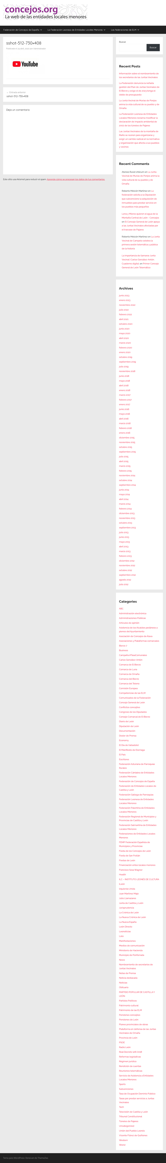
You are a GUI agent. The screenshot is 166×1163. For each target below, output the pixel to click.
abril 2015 (123, 461)
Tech (121, 1107)
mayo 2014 (124, 494)
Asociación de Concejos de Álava (135, 636)
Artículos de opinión (129, 623)
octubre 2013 (125, 522)
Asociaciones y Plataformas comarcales (139, 641)
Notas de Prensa (127, 973)
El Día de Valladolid (129, 745)
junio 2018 (124, 376)
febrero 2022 (125, 314)
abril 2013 (123, 546)
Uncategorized (126, 1126)
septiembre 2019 (127, 361)
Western (123, 1140)
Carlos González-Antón (130, 660)
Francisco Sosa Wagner (131, 870)
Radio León (125, 1047)
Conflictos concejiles (129, 707)
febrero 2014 (125, 508)
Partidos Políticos (128, 1000)
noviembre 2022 (127, 305)
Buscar (122, 42)
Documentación (127, 731)
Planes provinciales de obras (133, 1024)
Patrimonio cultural (129, 1005)
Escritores (124, 759)
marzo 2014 (124, 504)
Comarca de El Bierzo (130, 664)
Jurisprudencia (126, 907)
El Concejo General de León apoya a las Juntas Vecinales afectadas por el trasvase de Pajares (141, 225)
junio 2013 (124, 537)
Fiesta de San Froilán (129, 855)
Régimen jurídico (127, 1061)
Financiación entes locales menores (137, 865)
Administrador (39, 48)
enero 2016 (124, 432)
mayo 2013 (124, 542)
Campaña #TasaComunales (133, 655)
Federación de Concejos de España (21, 29)
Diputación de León (129, 726)
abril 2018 (124, 385)
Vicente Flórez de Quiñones (133, 1135)
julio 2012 (123, 584)
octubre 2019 (125, 357)
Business (123, 650)
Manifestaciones (127, 941)
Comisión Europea (128, 688)
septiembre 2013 (127, 527)
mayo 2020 (124, 333)
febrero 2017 (125, 399)
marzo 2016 (125, 423)
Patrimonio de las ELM (130, 1010)
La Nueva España (127, 922)
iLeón (122, 884)
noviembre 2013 (127, 518)
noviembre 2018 (127, 371)
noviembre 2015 (127, 442)
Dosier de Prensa (127, 735)
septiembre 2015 (127, 451)
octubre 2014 (125, 480)
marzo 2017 (124, 395)
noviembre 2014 (127, 475)
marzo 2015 (124, 466)
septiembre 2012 (127, 575)
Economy (124, 740)
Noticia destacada (128, 978)
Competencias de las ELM (132, 693)
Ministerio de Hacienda (131, 950)
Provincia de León (128, 1037)
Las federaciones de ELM (123, 29)
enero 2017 (124, 404)
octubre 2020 (125, 324)
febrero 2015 (125, 470)
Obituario (123, 987)
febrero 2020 (125, 347)
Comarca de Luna (128, 669)
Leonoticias (125, 931)
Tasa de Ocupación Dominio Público (137, 1093)
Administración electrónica (132, 613)
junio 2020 (124, 328)
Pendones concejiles (129, 1015)
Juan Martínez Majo (129, 893)
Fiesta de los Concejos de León (135, 851)
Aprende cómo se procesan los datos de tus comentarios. (76, 179)
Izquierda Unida (127, 888)
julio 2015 (123, 456)
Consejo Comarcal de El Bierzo (134, 716)
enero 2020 (124, 352)
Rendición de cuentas (130, 1066)
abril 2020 (124, 338)
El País (122, 754)
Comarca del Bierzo (129, 679)
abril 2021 (123, 319)
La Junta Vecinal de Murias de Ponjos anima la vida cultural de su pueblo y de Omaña (139, 104)
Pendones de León (128, 1019)
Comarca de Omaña (129, 674)
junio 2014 (124, 489)
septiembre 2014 (127, 485)
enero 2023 (124, 300)
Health (122, 874)
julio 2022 (124, 309)
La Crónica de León (129, 912)
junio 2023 (124, 295)
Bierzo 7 (123, 645)
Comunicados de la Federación (135, 698)
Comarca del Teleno (129, 683)
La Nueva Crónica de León (132, 917)
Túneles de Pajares (128, 1121)
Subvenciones (126, 1089)
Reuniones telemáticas (130, 1071)
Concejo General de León (132, 702)
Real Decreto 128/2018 (130, 1052)
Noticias (123, 982)
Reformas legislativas (130, 1056)
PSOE (122, 1042)
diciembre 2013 (126, 513)
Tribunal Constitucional (130, 1116)
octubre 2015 (125, 447)
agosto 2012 (125, 579)
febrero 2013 (125, 556)
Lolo (121, 936)
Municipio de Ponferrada (131, 955)
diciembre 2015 (126, 437)
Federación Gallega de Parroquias (136, 794)
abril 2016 (124, 418)
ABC (121, 608)
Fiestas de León (127, 860)
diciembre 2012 (126, 560)
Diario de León (126, 721)
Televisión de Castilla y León (133, 1111)
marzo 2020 (125, 343)
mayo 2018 (124, 380)
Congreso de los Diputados (133, 712)
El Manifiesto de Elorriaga (132, 750)
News (122, 960)
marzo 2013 (124, 551)
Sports (122, 1084)
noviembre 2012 (127, 565)
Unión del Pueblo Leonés (132, 1130)
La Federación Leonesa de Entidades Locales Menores (75, 29)
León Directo (125, 926)
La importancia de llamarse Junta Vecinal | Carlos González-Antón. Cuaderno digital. (138, 259)
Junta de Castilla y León (131, 903)
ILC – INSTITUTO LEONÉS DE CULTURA (139, 879)
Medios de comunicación (132, 945)
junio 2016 (124, 409)
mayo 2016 (124, 414)
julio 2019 (124, 366)
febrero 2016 (125, 428)
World (122, 1145)
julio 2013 (123, 532)
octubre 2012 (125, 570)
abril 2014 (123, 499)
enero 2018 (124, 390)
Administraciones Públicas (132, 618)
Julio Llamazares (127, 898)
